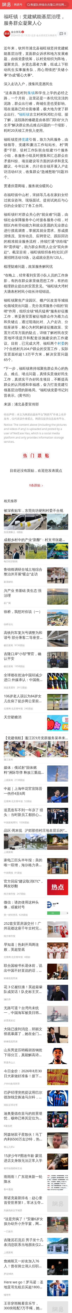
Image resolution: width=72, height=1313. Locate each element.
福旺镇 (24, 114)
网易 (6, 4)
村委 (61, 343)
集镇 (31, 92)
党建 (25, 139)
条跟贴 (35, 485)
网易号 (18, 4)
